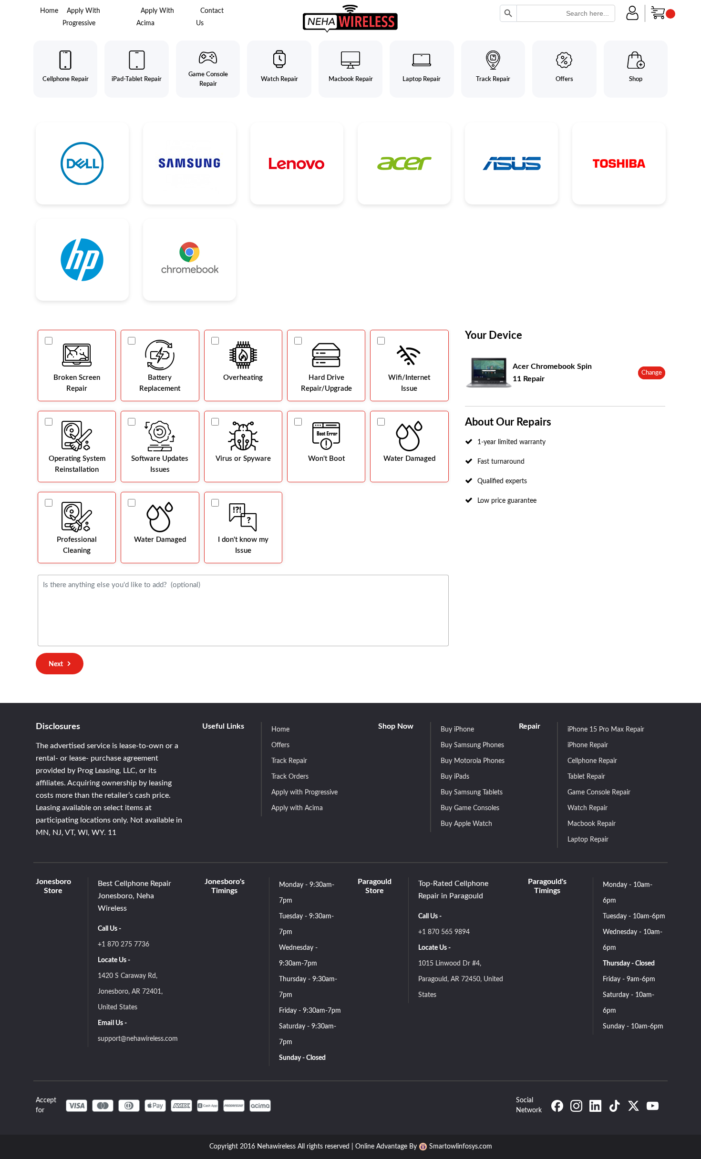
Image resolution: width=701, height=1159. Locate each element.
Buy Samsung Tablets (472, 792)
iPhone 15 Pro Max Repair (605, 729)
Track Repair (289, 761)
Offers (280, 745)
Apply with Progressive (304, 792)
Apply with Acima (297, 808)
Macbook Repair (591, 824)
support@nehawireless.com (138, 1039)
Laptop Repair (587, 839)
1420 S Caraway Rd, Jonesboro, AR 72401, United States (130, 992)
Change (651, 373)
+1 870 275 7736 (123, 944)
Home (49, 11)
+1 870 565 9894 (444, 932)
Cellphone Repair (592, 761)
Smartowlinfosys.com (460, 1146)
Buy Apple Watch (466, 824)
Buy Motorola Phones (473, 761)
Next (56, 664)
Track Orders (290, 776)
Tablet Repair (586, 776)
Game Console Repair (598, 792)
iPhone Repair (587, 745)
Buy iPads (455, 776)
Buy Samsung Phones (472, 745)
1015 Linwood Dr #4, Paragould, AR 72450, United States (460, 979)
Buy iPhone (457, 729)
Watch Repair (587, 808)
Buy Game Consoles (470, 808)
